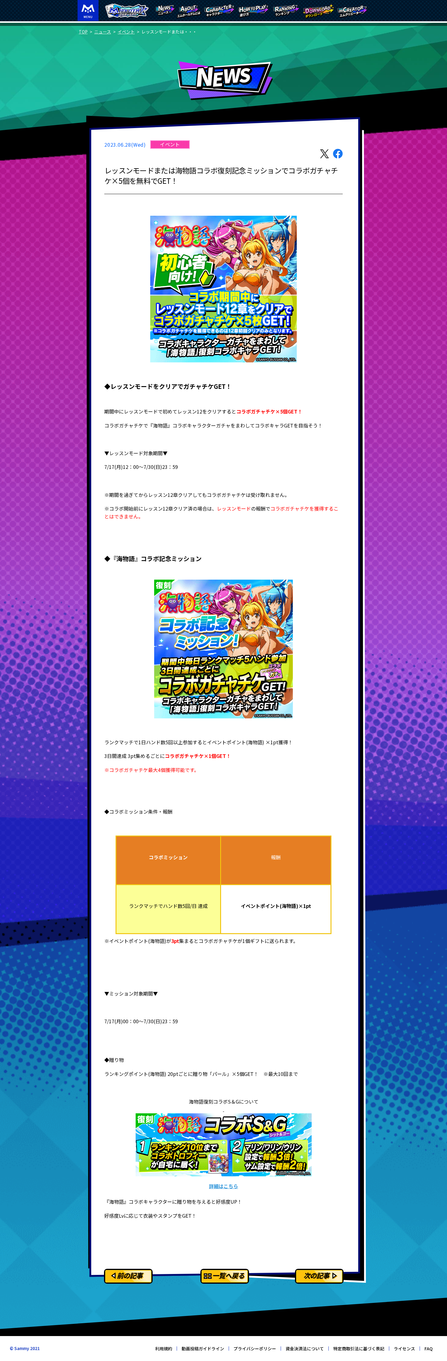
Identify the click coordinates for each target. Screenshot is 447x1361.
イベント (126, 32)
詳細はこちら (223, 1186)
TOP (83, 32)
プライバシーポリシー (255, 1348)
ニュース (102, 32)
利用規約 (163, 1348)
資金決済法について (305, 1348)
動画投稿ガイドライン (203, 1348)
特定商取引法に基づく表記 (358, 1348)
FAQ (428, 1348)
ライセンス (404, 1348)
